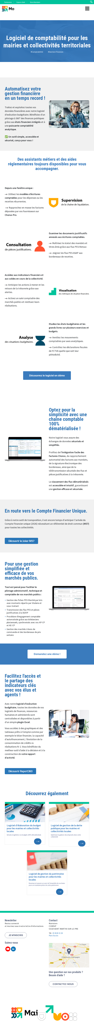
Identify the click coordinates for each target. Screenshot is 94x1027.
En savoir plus (37, 841)
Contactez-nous (63, 984)
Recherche (91, 2)
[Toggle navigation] (87, 8)
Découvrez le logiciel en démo (47, 375)
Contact (38, 1006)
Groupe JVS (67, 1006)
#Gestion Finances (55, 52)
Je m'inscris (16, 935)
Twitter (7, 949)
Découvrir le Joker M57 (21, 540)
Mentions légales (52, 1006)
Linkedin (13, 949)
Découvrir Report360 (20, 771)
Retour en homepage (8, 9)
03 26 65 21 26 (58, 933)
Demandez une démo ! (47, 654)
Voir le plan (69, 955)
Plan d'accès (53, 935)
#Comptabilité (37, 52)
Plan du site (26, 1006)
